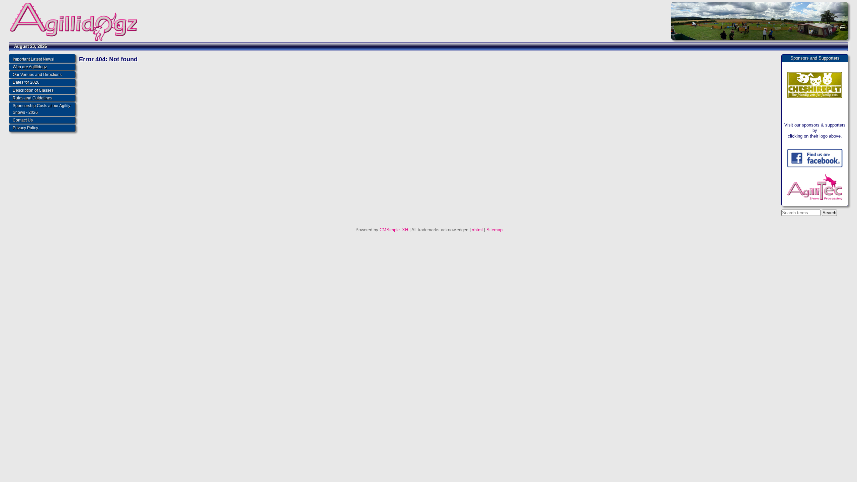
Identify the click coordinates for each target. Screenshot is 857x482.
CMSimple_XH (394, 229)
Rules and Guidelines (32, 98)
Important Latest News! (33, 59)
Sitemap (494, 229)
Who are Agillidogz (30, 67)
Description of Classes (33, 90)
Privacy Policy (25, 128)
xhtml (477, 229)
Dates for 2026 (26, 82)
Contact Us (23, 120)
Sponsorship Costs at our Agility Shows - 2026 (41, 109)
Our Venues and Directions (37, 75)
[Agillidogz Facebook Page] (815, 165)
